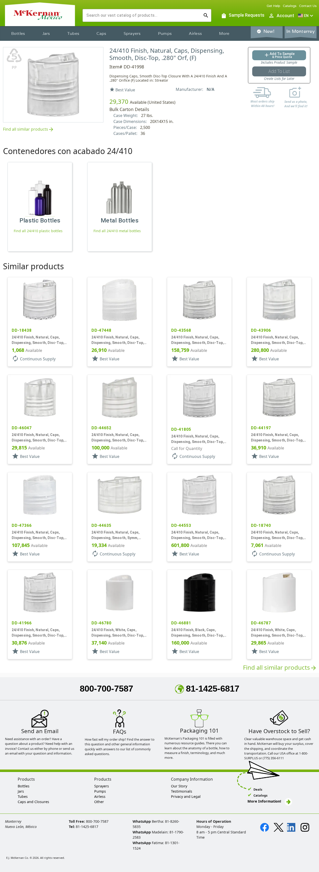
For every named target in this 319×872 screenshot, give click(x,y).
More (224, 33)
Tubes (73, 33)
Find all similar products (28, 129)
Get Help (273, 6)
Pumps (165, 33)
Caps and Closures (33, 801)
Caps (101, 33)
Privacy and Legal (186, 796)
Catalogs (290, 6)
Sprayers (132, 33)
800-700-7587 (106, 688)
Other (99, 801)
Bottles (18, 33)
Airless (195, 33)
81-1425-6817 (212, 688)
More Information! (264, 801)
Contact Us (308, 6)
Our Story (179, 786)
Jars (46, 33)
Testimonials (181, 791)
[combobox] (142, 15)
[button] (306, 16)
